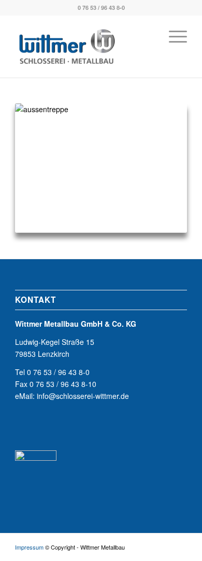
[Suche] (148, 36)
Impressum (29, 547)
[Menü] (172, 36)
